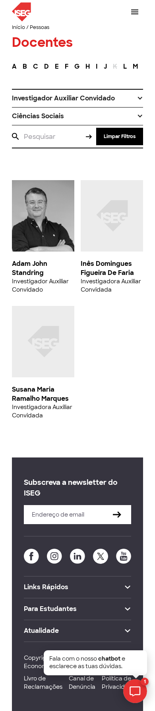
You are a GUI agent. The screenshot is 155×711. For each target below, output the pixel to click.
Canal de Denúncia (82, 682)
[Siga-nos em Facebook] (31, 556)
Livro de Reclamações (43, 682)
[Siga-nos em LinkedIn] (77, 556)
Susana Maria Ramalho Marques (40, 393)
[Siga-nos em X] (100, 556)
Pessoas (39, 27)
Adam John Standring (29, 268)
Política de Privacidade (119, 682)
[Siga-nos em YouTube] (123, 556)
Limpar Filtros (120, 136)
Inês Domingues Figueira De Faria (107, 268)
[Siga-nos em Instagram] (54, 556)
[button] (77, 98)
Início (18, 27)
